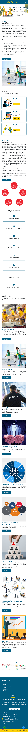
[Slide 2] (10, 668)
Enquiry (5, 690)
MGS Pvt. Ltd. (12, 2)
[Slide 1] (8, 668)
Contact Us (5, 689)
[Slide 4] (15, 668)
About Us (5, 684)
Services (5, 687)
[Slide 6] (20, 668)
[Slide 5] (17, 668)
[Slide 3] (13, 668)
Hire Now (16, 104)
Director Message (7, 686)
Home (4, 682)
